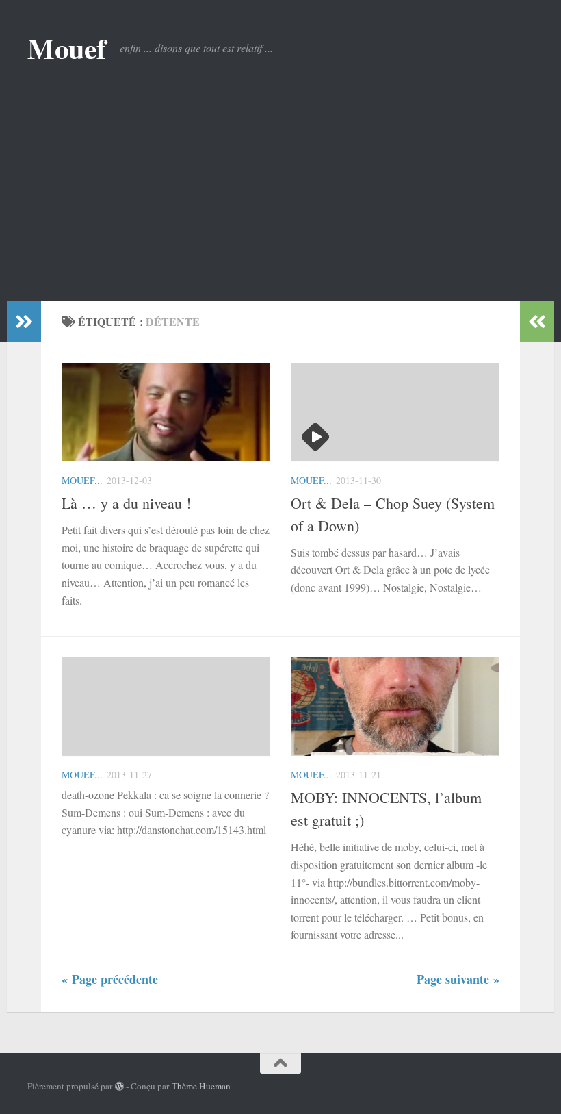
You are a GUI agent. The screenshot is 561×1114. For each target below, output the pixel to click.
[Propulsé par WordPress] (119, 1086)
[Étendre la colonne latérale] (24, 321)
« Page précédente (110, 979)
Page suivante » (458, 979)
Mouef (66, 47)
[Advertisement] (280, 198)
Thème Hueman (201, 1086)
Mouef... (82, 480)
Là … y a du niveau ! (126, 503)
